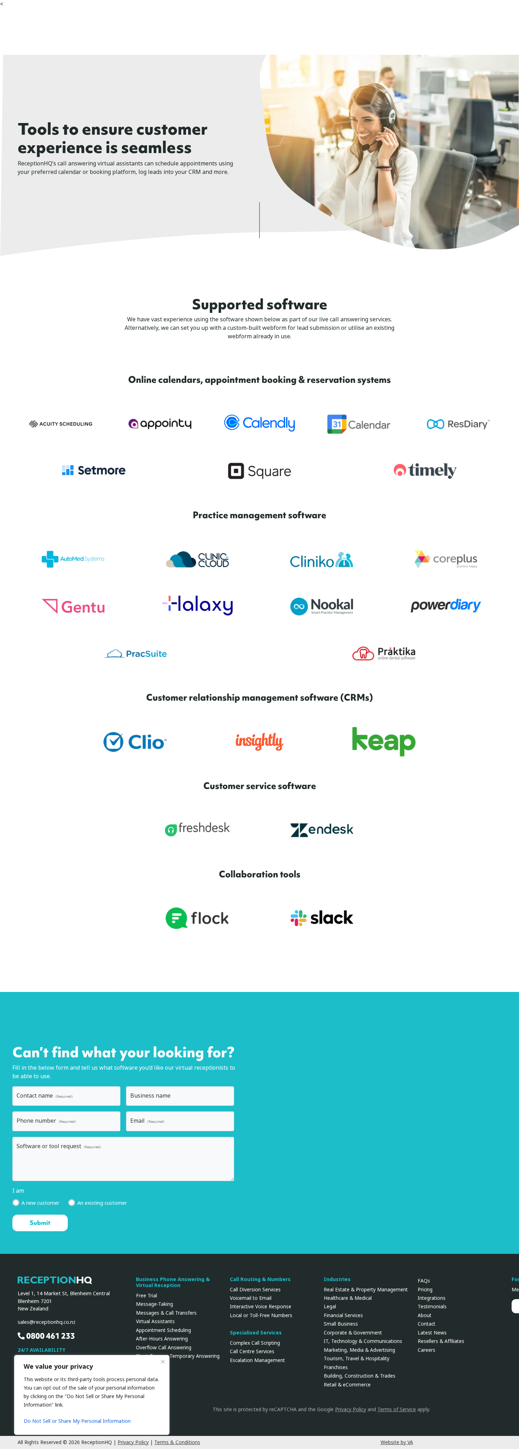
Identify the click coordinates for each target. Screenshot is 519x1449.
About (424, 1315)
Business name (150, 1096)
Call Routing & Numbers (260, 1279)
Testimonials (432, 1306)
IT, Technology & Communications (363, 1341)
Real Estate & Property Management (366, 1289)
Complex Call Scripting (255, 1342)
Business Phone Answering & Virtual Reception (173, 1282)
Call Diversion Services (255, 1289)
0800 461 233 (50, 1336)
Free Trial (146, 1295)
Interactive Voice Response (260, 1306)
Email (147, 1121)
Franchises (336, 1367)
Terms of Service (396, 1409)
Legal (330, 1306)
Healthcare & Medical (348, 1298)
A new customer (41, 1203)
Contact (426, 1323)
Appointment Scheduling (163, 1330)
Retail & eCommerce (347, 1384)
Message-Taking (154, 1304)
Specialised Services (256, 1333)
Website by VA (397, 1442)
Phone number (46, 1121)
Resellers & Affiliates (441, 1341)
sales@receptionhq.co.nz (47, 1322)
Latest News (432, 1332)
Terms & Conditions (177, 1442)
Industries (337, 1279)
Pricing (425, 1289)
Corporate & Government (353, 1332)
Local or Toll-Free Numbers (261, 1315)
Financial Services (343, 1315)
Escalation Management (257, 1360)
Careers (426, 1350)
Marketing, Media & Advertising (359, 1350)
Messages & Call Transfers (166, 1312)
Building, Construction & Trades (359, 1375)
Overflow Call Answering (163, 1347)
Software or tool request (59, 1146)
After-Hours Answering (162, 1338)
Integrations (432, 1298)
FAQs (424, 1280)
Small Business (341, 1323)
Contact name (44, 1096)
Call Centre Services (252, 1351)
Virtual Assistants (155, 1321)
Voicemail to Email (251, 1298)
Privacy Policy (350, 1409)
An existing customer (102, 1203)
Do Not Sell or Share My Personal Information (77, 1421)
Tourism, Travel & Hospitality (356, 1358)
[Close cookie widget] (163, 1361)
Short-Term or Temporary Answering (178, 1356)
